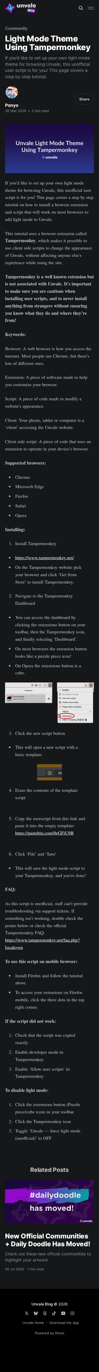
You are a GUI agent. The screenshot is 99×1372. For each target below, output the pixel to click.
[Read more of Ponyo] (12, 92)
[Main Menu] (91, 8)
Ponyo (11, 105)
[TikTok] (54, 1313)
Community (16, 28)
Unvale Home (33, 1323)
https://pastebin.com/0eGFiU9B (44, 833)
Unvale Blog (42, 1304)
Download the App (64, 1323)
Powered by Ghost (49, 1333)
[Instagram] (72, 1313)
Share (84, 99)
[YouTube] (63, 1313)
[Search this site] (81, 8)
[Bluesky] (36, 1313)
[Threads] (45, 1313)
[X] (27, 1313)
